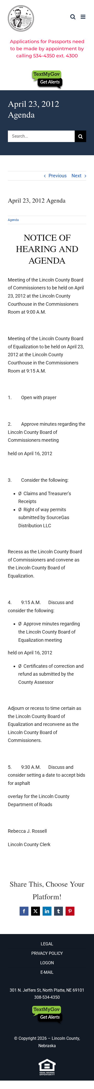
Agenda (13, 220)
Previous (58, 175)
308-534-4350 (47, 997)
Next (76, 175)
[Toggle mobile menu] (83, 16)
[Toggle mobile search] (72, 16)
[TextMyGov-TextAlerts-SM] (47, 72)
